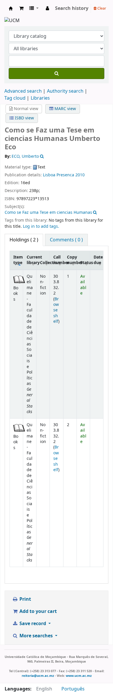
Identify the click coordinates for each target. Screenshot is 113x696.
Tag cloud (14, 98)
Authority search (65, 91)
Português (73, 689)
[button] (21, 8)
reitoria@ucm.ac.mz (38, 675)
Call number (58, 260)
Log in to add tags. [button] (41, 226)
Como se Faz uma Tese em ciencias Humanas (48, 212)
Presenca (65, 175)
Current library (32, 260)
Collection (45, 263)
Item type (18, 260)
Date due (98, 260)
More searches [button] (36, 635)
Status (85, 263)
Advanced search (23, 91)
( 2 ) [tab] (24, 239)
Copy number (71, 260)
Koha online (11, 8)
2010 (80, 175)
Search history (71, 8)
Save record (32, 623)
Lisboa (49, 175)
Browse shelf (56, 310)
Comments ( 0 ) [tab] (66, 239)
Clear (101, 8)
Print (24, 599)
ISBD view (24, 118)
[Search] (56, 73)
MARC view (64, 109)
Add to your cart (37, 611)
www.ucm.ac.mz (79, 675)
